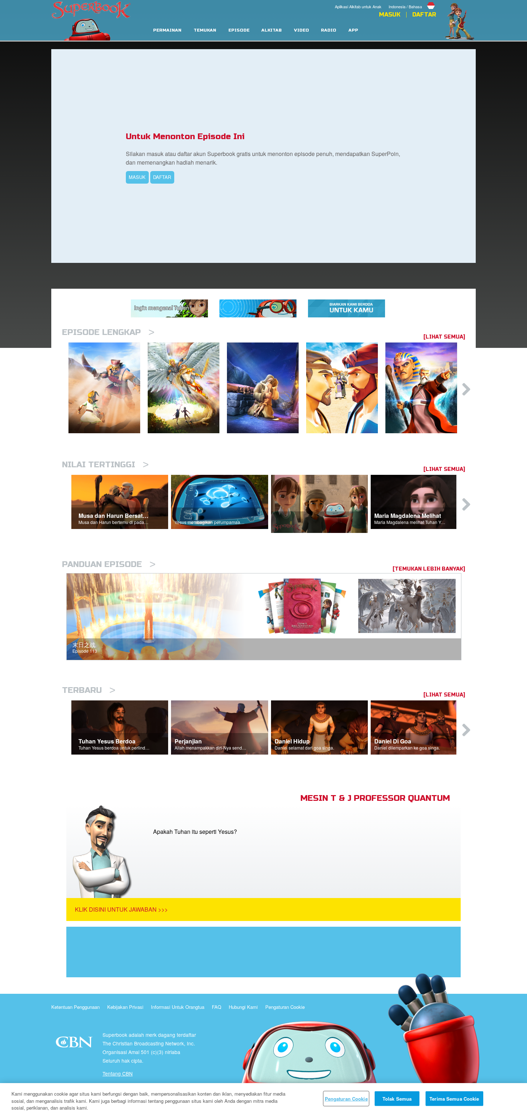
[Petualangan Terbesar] (108, 387)
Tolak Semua (397, 1098)
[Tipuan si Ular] (187, 387)
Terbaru (88, 690)
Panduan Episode (109, 564)
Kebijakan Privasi (125, 1006)
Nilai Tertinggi (105, 464)
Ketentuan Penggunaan (75, 1006)
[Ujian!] (266, 387)
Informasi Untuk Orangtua (177, 1006)
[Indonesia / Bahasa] (412, 1)
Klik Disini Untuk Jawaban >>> (121, 909)
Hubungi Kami (243, 1006)
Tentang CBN (118, 1073)
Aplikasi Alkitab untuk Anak (358, 6)
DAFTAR (162, 177)
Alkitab (271, 30)
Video (301, 30)
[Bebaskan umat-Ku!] (425, 387)
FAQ (216, 1006)
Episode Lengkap (108, 332)
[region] (263, 1099)
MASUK (137, 177)
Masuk (389, 15)
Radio (328, 30)
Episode (239, 30)
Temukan (205, 30)
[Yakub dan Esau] (345, 387)
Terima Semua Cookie (454, 1098)
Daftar (424, 15)
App (353, 30)
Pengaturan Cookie (285, 1006)
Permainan (167, 30)
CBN (75, 1044)
